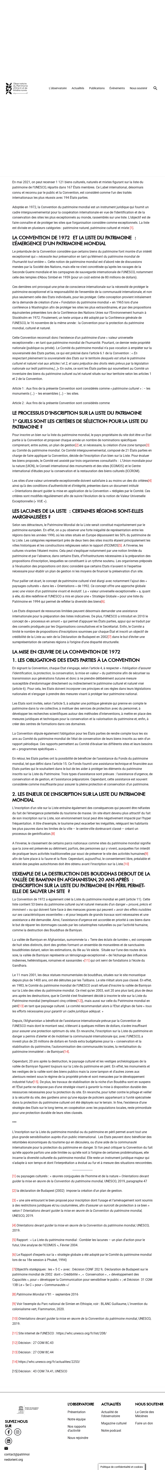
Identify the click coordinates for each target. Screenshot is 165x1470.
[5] (120, 545)
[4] (150, 481)
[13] (21, 1006)
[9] (146, 854)
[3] (147, 445)
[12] (79, 1001)
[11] (87, 960)
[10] (126, 864)
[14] (66, 1052)
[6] (102, 601)
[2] (76, 445)
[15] (35, 1082)
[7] (109, 637)
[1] (131, 228)
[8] (53, 834)
